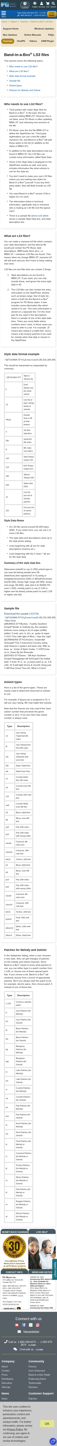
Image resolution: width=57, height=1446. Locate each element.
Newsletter (31, 1331)
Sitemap (6, 1387)
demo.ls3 (36, 215)
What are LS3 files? (19, 71)
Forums (32, 1366)
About (5, 1366)
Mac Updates (10, 35)
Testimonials (34, 1383)
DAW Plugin (47, 41)
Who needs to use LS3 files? (23, 66)
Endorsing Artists (37, 1378)
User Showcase (36, 1370)
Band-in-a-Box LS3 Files (42, 22)
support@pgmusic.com (11, 1304)
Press (5, 1374)
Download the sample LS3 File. (21, 613)
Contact (6, 1370)
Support (13, 22)
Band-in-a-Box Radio (39, 1374)
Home (4, 22)
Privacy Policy (15, 1429)
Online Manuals (32, 35)
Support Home (11, 28)
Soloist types (15, 85)
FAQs (51, 35)
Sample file (14, 80)
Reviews (33, 1387)
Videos (33, 41)
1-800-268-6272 (25, 15)
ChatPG (21, 41)
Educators (7, 1383)
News (5, 1398)
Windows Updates (44, 28)
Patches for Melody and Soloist (24, 90)
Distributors (7, 1378)
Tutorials (24, 22)
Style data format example (22, 76)
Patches (32, 1398)
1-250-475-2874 (39, 15)
